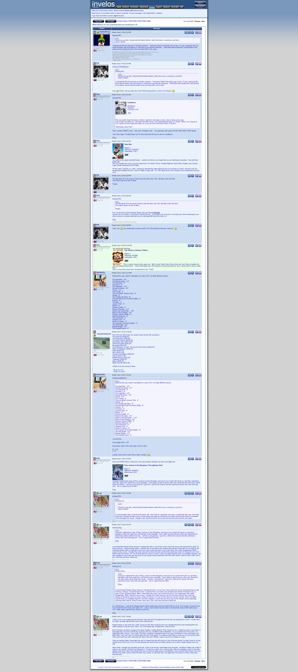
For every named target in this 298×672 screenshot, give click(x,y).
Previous (197, 21)
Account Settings (164, 667)
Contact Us (145, 667)
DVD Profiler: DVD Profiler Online (140, 21)
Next (202, 21)
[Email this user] (189, 33)
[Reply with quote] (199, 33)
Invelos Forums (122, 21)
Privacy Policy (154, 667)
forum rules (129, 10)
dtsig (98, 94)
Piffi (97, 63)
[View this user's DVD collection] (192, 33)
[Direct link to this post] (196, 33)
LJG (100, 493)
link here (157, 213)
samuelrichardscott (104, 334)
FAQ (182, 667)
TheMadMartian (104, 32)
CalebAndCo (100, 272)
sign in (116, 16)
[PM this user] (186, 33)
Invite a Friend (175, 667)
